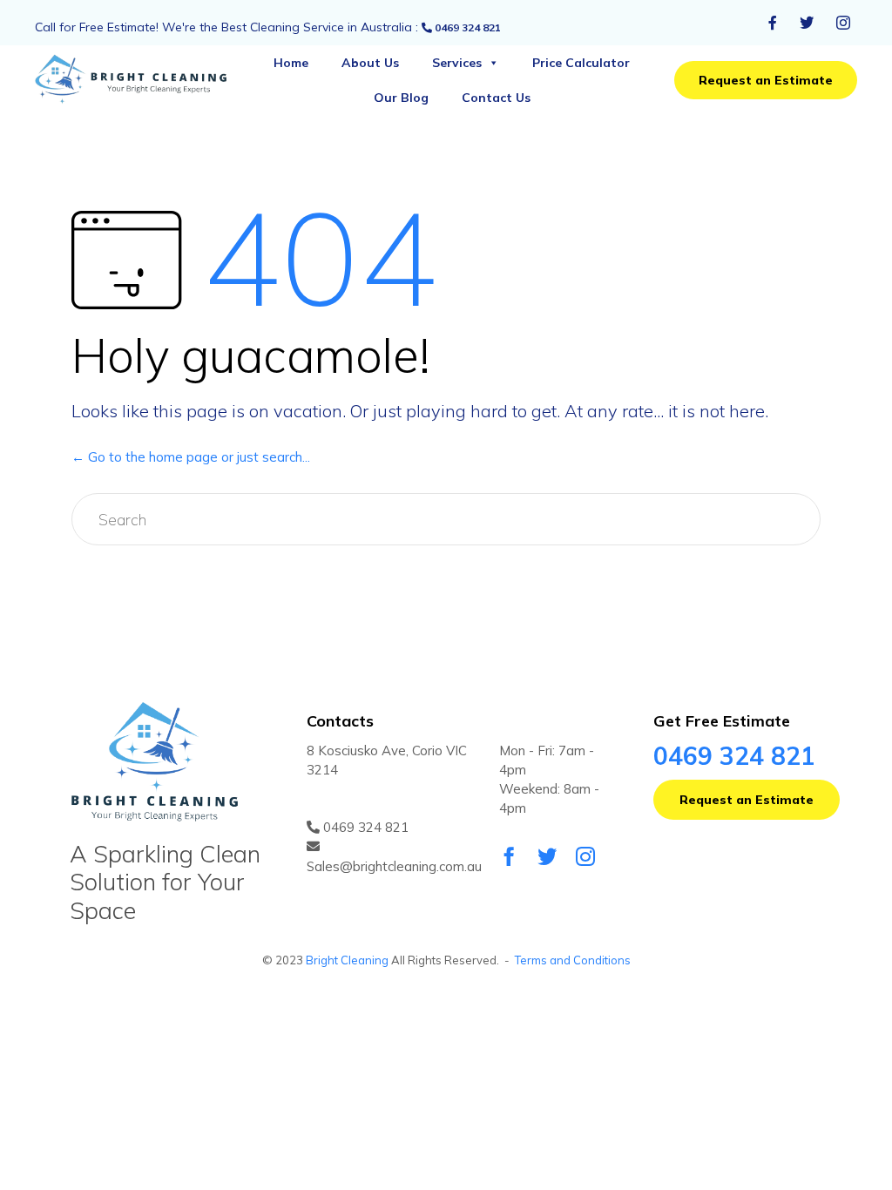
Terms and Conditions (573, 960)
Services (457, 63)
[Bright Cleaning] (142, 80)
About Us (370, 63)
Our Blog (401, 97)
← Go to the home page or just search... (190, 457)
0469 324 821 (466, 27)
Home (291, 63)
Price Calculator (581, 63)
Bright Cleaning (347, 960)
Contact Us (496, 97)
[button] (765, 80)
